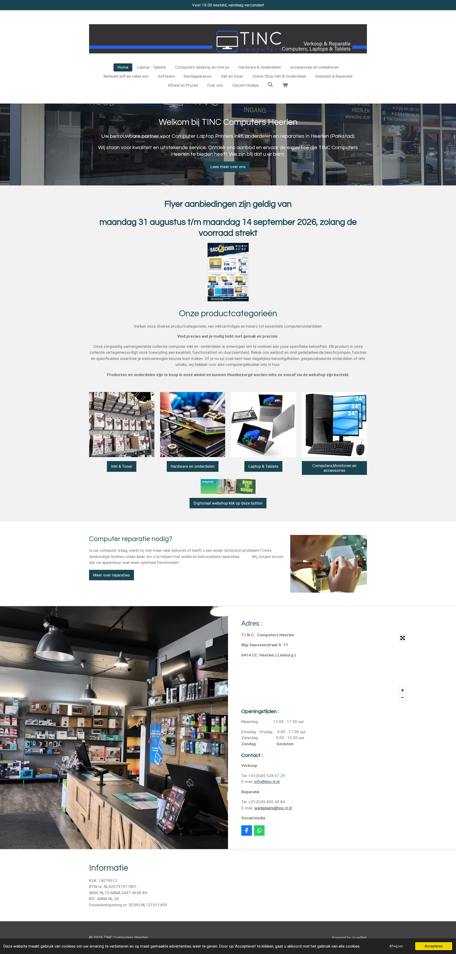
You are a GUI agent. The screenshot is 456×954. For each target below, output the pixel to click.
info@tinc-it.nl (266, 781)
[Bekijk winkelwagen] (285, 85)
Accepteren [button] (434, 946)
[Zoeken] (270, 84)
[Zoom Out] (402, 697)
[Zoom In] (402, 690)
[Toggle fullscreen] (402, 638)
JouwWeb (359, 938)
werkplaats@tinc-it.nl (273, 808)
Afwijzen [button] (396, 946)
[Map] (368, 667)
